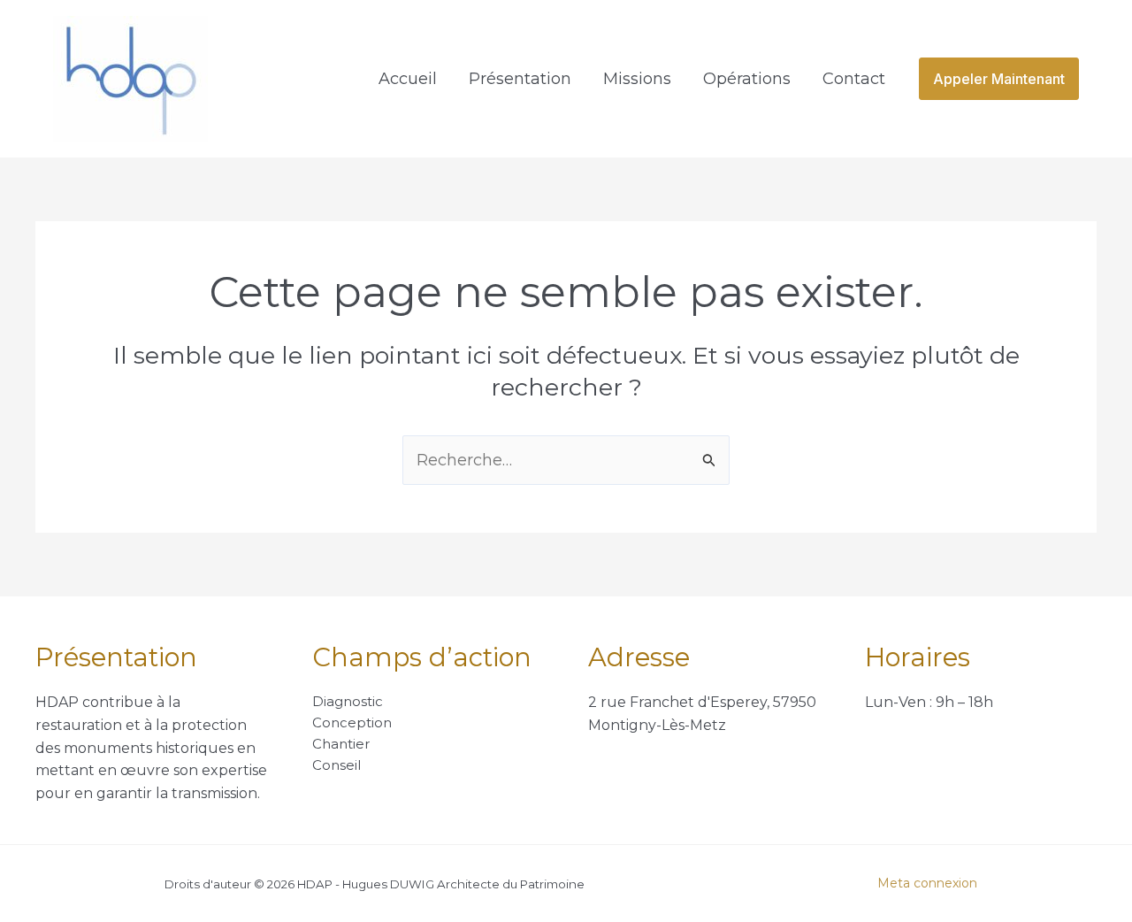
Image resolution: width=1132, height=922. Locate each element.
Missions (637, 78)
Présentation (520, 78)
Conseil (336, 765)
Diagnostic (347, 701)
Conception (352, 722)
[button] (999, 79)
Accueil (408, 78)
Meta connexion (927, 883)
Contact (853, 78)
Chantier (341, 743)
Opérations (747, 78)
